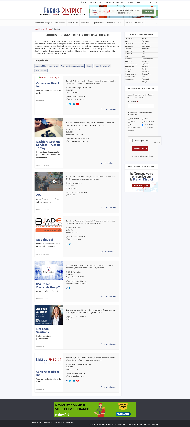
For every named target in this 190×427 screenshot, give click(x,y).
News (128, 23)
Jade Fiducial (44, 239)
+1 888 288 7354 (74, 192)
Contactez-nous (135, 2)
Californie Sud (148, 128)
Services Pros (73, 23)
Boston (132, 124)
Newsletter (122, 424)
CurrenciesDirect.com (76, 99)
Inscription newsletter (116, 2)
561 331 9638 (73, 97)
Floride (146, 118)
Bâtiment (128, 54)
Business (84, 23)
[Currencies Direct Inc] (49, 77)
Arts (126, 41)
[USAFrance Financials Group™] (49, 270)
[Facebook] (67, 103)
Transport (145, 79)
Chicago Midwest (149, 124)
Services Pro (146, 74)
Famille (144, 38)
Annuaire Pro (60, 23)
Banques (128, 51)
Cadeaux (128, 59)
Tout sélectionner (135, 118)
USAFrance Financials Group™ (48, 285)
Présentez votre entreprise (149, 424)
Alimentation (129, 38)
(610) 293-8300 (73, 281)
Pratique (110, 23)
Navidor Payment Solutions (78, 141)
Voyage (144, 82)
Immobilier (145, 49)
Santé (144, 69)
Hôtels (144, 44)
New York (133, 121)
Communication (131, 64)
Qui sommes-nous (95, 424)
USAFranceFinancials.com (77, 284)
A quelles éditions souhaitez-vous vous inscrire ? (140, 113)
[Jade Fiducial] (49, 225)
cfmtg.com (72, 319)
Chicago (49, 29)
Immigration (146, 46)
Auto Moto (129, 46)
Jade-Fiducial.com (74, 239)
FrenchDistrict (39, 29)
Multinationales (147, 59)
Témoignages (106, 424)
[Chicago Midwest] (63, 10)
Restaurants (146, 66)
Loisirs (144, 51)
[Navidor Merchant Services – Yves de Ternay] (49, 127)
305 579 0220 (73, 237)
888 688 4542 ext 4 (75, 139)
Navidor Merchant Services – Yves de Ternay (48, 145)
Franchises (145, 41)
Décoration (129, 69)
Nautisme (145, 61)
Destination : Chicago (42, 23)
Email (83, 97)
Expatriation (97, 23)
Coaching (128, 61)
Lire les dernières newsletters (143, 156)
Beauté (128, 56)
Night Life (145, 64)
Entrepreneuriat (130, 74)
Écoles (127, 71)
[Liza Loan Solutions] (49, 315)
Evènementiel (130, 76)
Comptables (129, 66)
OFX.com (71, 195)
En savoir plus (108, 109)
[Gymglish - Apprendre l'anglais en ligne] (123, 11)
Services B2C (146, 71)
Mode (144, 56)
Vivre (119, 23)
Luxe (143, 54)
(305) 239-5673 (73, 317)
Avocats (128, 49)
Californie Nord (135, 128)
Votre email (133, 102)
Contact (140, 23)
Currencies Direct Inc (47, 85)
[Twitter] (70, 103)
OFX (38, 195)
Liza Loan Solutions (42, 330)
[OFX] (49, 181)
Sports (144, 76)
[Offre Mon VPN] (95, 409)
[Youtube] (77, 103)
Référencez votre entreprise (92, 2)
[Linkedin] (74, 103)
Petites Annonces (132, 424)
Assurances (129, 44)
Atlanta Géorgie (149, 121)
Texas (132, 131)
